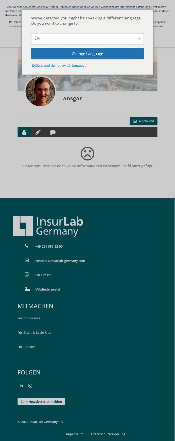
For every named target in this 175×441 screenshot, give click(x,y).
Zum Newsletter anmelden (41, 401)
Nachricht (146, 121)
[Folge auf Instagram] (30, 385)
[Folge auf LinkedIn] (21, 385)
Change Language (87, 53)
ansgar (72, 98)
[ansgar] (40, 91)
